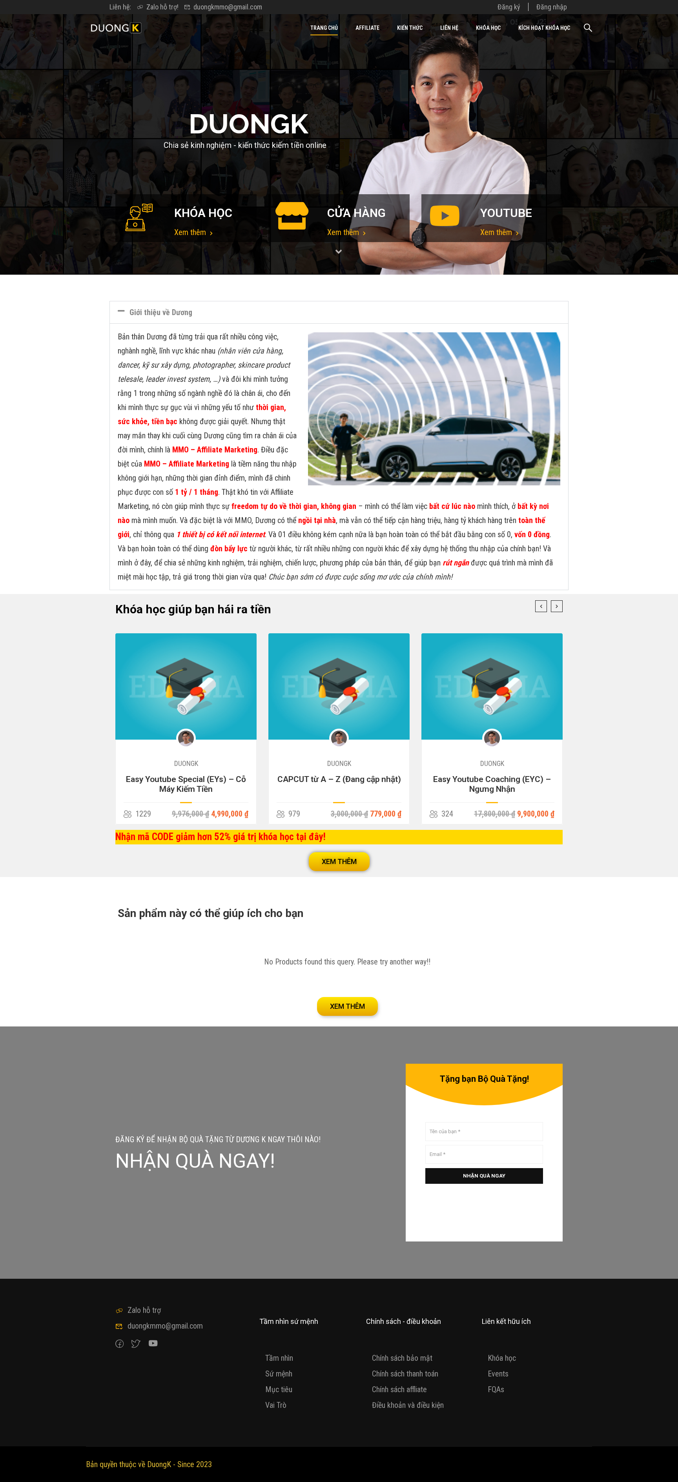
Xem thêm (191, 232)
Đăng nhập (551, 7)
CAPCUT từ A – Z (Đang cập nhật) (186, 779)
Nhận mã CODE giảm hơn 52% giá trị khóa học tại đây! (220, 836)
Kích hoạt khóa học (544, 28)
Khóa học (488, 28)
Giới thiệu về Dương (160, 312)
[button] (339, 312)
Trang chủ (324, 28)
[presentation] (541, 606)
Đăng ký (509, 7)
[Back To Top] (662, 1468)
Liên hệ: (120, 7)
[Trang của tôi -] (116, 28)
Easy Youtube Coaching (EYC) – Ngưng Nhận (339, 784)
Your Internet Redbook (492, 779)
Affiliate (367, 28)
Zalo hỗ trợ (144, 1310)
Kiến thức (410, 28)
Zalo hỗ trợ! (162, 7)
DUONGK (186, 763)
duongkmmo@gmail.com (227, 7)
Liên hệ (449, 28)
